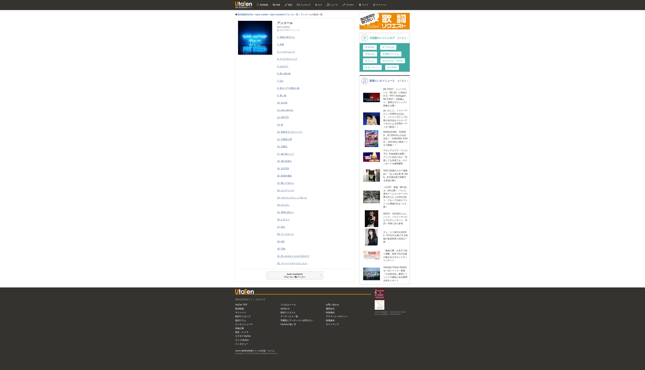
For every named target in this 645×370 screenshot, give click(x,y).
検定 (290, 5)
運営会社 (330, 308)
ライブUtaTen (242, 340)
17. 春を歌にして (285, 154)
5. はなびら (282, 66)
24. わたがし (283, 205)
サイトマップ (332, 324)
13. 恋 (280, 125)
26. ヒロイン (283, 219)
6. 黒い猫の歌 (284, 73)
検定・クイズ (241, 332)
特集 (278, 5)
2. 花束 (280, 44)
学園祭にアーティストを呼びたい (297, 320)
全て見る (402, 38)
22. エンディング (285, 190)
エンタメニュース (244, 324)
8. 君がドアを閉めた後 (288, 88)
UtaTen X (285, 308)
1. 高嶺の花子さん (286, 37)
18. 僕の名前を (284, 161)
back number (283, 27)
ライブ (365, 5)
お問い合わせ (332, 304)
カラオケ (350, 5)
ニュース (333, 5)
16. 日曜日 (282, 146)
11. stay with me (285, 110)
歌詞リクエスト (288, 312)
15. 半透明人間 (284, 139)
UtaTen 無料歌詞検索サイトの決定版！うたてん (255, 351)
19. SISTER (283, 168)
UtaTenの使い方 (288, 324)
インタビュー (241, 344)
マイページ (240, 312)
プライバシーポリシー (337, 316)
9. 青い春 (281, 95)
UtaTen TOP (241, 304)
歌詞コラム (240, 320)
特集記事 (239, 328)
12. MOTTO (283, 117)
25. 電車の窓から (285, 212)
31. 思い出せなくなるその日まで (293, 256)
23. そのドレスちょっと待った (292, 197)
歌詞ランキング (242, 316)
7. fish (280, 81)
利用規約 (330, 312)
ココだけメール (288, 304)
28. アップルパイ (285, 234)
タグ (319, 5)
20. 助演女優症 (284, 176)
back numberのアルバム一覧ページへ (295, 275)
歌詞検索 (264, 5)
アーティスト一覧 (289, 316)
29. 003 (280, 241)
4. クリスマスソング (287, 59)
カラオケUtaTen (243, 336)
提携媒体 (330, 320)
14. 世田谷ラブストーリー (290, 132)
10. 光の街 (282, 103)
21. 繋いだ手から (285, 183)
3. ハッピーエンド (286, 52)
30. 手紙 (281, 249)
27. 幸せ (281, 227)
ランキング (305, 5)
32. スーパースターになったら (292, 263)
